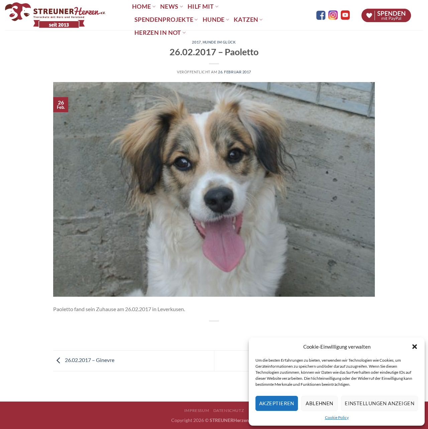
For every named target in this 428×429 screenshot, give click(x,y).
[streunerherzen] (63, 15)
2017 (196, 42)
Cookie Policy (337, 417)
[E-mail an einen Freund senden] (220, 332)
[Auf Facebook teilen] (208, 332)
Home (141, 6)
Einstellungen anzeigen (379, 403)
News (169, 6)
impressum (196, 410)
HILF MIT (201, 6)
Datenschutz (228, 410)
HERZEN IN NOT (157, 32)
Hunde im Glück (219, 42)
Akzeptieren (276, 403)
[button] (414, 346)
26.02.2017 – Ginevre (89, 360)
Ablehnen (319, 403)
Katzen (246, 19)
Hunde (214, 19)
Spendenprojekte (163, 19)
